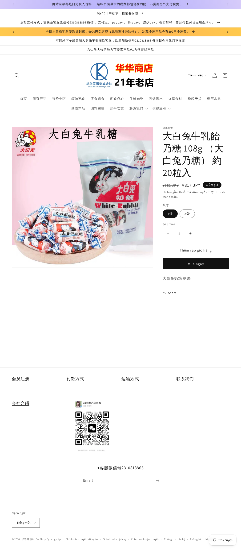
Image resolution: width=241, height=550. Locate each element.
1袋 (170, 214)
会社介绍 (20, 403)
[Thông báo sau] (227, 4)
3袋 (187, 214)
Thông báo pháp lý (201, 539)
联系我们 (185, 378)
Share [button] (172, 293)
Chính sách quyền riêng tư (82, 539)
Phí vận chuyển (197, 192)
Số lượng (169, 224)
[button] (17, 75)
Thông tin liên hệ (174, 539)
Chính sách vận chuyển (145, 539)
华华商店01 (28, 539)
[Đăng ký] (157, 480)
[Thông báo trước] (13, 4)
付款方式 (75, 378)
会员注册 (20, 378)
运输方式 (130, 378)
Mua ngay (196, 264)
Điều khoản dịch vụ (115, 539)
